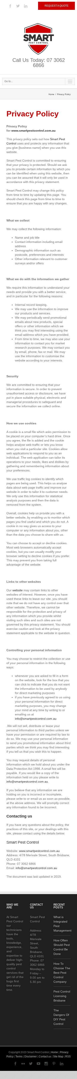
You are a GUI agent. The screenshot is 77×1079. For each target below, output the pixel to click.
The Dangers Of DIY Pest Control (61, 1017)
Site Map (58, 1056)
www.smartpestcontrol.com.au (39, 851)
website (17, 590)
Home (51, 94)
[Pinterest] (54, 1063)
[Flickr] (23, 1063)
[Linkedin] (25, 6)
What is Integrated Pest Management (62, 923)
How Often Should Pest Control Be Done (61, 947)
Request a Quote (56, 5)
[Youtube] (38, 1063)
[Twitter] (18, 6)
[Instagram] (46, 1063)
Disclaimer (30, 1056)
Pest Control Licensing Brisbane (61, 996)
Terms (18, 1056)
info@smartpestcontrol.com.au (35, 718)
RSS (68, 1056)
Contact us (45, 1056)
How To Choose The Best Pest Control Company (61, 972)
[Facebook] (10, 6)
